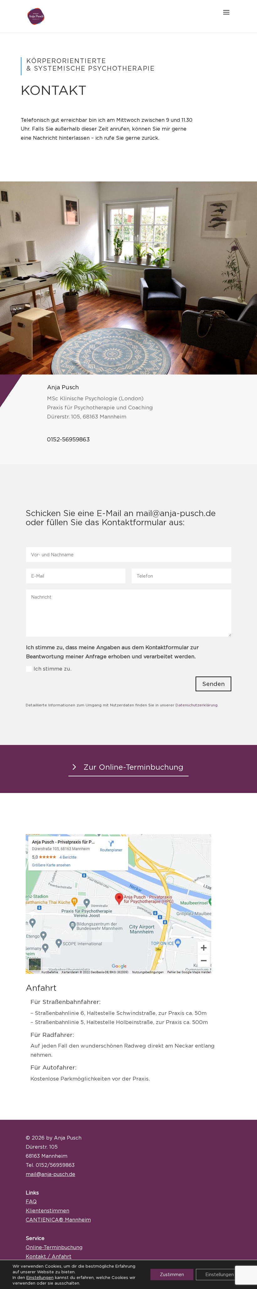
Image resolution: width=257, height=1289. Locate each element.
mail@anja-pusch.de (50, 1174)
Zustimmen (172, 1274)
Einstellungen (40, 1277)
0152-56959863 (68, 439)
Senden (213, 684)
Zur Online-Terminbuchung (133, 767)
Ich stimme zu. (52, 668)
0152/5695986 (54, 1165)
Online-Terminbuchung (54, 1247)
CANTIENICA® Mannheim (58, 1219)
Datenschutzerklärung (197, 705)
